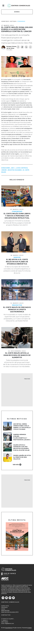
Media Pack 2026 (5, 610)
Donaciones (5, 168)
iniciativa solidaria (15, 170)
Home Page (5, 21)
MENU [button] (17, 12)
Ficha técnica (4, 607)
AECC (13, 168)
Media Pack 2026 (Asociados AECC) (9, 612)
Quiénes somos (5, 605)
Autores (3, 609)
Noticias (13, 21)
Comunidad (21, 21)
